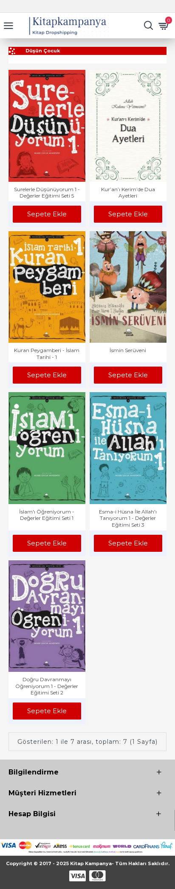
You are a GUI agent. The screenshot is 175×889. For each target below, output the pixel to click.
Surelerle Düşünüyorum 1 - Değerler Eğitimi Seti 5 (47, 192)
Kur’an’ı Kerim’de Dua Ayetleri (128, 192)
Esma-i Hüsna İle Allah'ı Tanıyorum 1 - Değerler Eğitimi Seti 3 (128, 518)
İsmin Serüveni (128, 350)
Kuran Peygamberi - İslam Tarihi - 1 (46, 353)
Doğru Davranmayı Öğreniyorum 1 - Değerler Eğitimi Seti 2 (46, 686)
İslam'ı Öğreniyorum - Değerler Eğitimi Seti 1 (46, 515)
